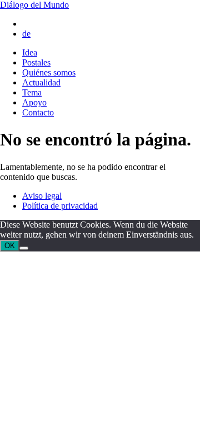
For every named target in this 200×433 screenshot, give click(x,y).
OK (9, 245)
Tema (32, 92)
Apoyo (34, 102)
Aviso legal (42, 195)
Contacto (38, 112)
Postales (36, 62)
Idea (29, 52)
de (26, 33)
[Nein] (23, 248)
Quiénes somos (49, 72)
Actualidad (41, 82)
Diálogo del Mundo (34, 4)
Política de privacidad (60, 205)
